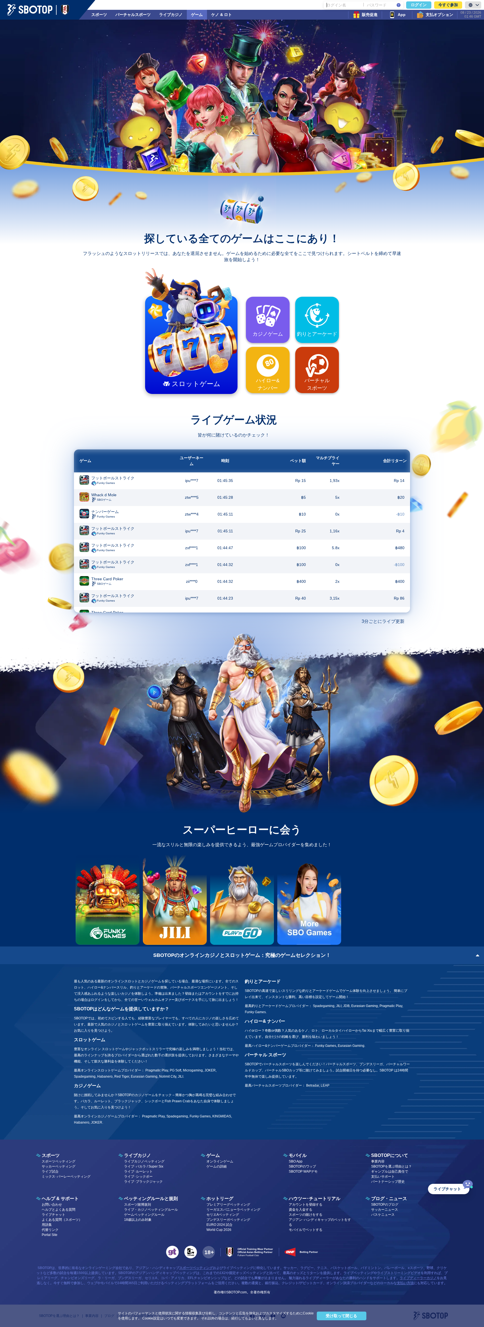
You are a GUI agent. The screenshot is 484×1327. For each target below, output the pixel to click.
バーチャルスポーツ (133, 14)
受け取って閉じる (341, 1316)
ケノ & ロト (221, 14)
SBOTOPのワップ (302, 1166)
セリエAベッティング (222, 1215)
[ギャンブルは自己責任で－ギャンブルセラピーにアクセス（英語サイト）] (172, 1252)
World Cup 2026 (218, 1230)
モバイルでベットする (305, 1230)
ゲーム (197, 14)
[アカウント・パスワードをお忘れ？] (398, 5)
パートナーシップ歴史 (388, 1182)
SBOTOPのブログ (384, 1205)
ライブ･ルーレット (138, 1171)
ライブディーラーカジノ (418, 1278)
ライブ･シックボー (138, 1176)
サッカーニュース (384, 1210)
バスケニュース (383, 1215)
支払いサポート (383, 1176)
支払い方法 (405, 1283)
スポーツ (99, 14)
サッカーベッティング (58, 1166)
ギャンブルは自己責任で (389, 1171)
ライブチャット (53, 1215)
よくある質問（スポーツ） (62, 1220)
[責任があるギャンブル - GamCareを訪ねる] (191, 1252)
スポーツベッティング (58, 1161)
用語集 (47, 1225)
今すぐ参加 (448, 5)
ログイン (419, 5)
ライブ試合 (50, 1171)
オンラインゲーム (219, 1161)
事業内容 (378, 1161)
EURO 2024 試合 (219, 1225)
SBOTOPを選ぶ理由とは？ (391, 1166)
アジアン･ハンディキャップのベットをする (320, 1222)
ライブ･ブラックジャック (143, 1182)
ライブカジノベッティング (144, 1161)
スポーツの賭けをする (305, 1215)
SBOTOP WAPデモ (303, 1171)
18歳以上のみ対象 (138, 1220)
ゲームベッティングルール (144, 1215)
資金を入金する (300, 1210)
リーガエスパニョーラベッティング (233, 1210)
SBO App (295, 1161)
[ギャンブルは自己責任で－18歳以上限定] (209, 1252)
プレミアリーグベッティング (228, 1205)
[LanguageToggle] (473, 5)
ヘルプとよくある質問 (58, 1210)
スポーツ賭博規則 (137, 1205)
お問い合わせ (52, 1205)
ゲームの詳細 (216, 1166)
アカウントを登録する (305, 1205)
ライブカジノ (171, 14)
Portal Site (49, 1235)
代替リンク (50, 1230)
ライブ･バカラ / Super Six (143, 1166)
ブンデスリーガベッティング (228, 1220)
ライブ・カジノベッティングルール (151, 1210)
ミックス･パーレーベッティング (66, 1176)
